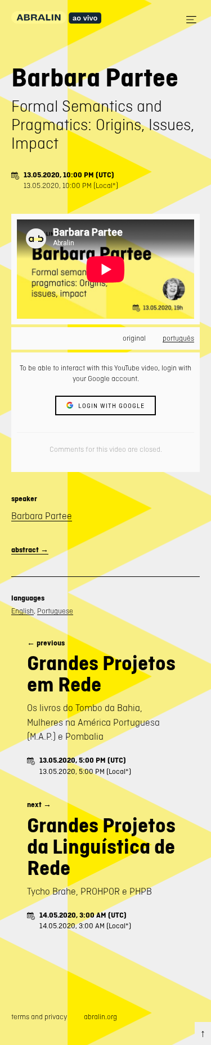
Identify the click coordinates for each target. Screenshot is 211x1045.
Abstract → (29, 549)
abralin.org (100, 1016)
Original (134, 338)
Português (178, 338)
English (22, 611)
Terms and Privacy (39, 1016)
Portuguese (55, 611)
